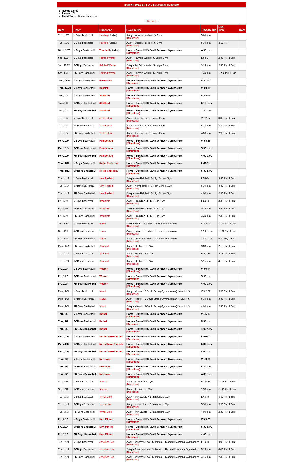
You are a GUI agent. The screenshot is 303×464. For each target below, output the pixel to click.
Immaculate (105, 396)
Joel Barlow (105, 118)
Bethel (103, 314)
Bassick (103, 88)
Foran (102, 223)
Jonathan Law (106, 442)
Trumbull (104, 50)
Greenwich (105, 80)
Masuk (103, 291)
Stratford (104, 95)
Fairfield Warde (107, 57)
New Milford (106, 419)
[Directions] (132, 38)
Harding (103, 35)
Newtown (104, 359)
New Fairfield (106, 178)
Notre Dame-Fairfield (111, 336)
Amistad (103, 381)
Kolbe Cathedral (108, 163)
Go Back (151, 21)
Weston (103, 268)
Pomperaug (106, 140)
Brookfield (104, 201)
